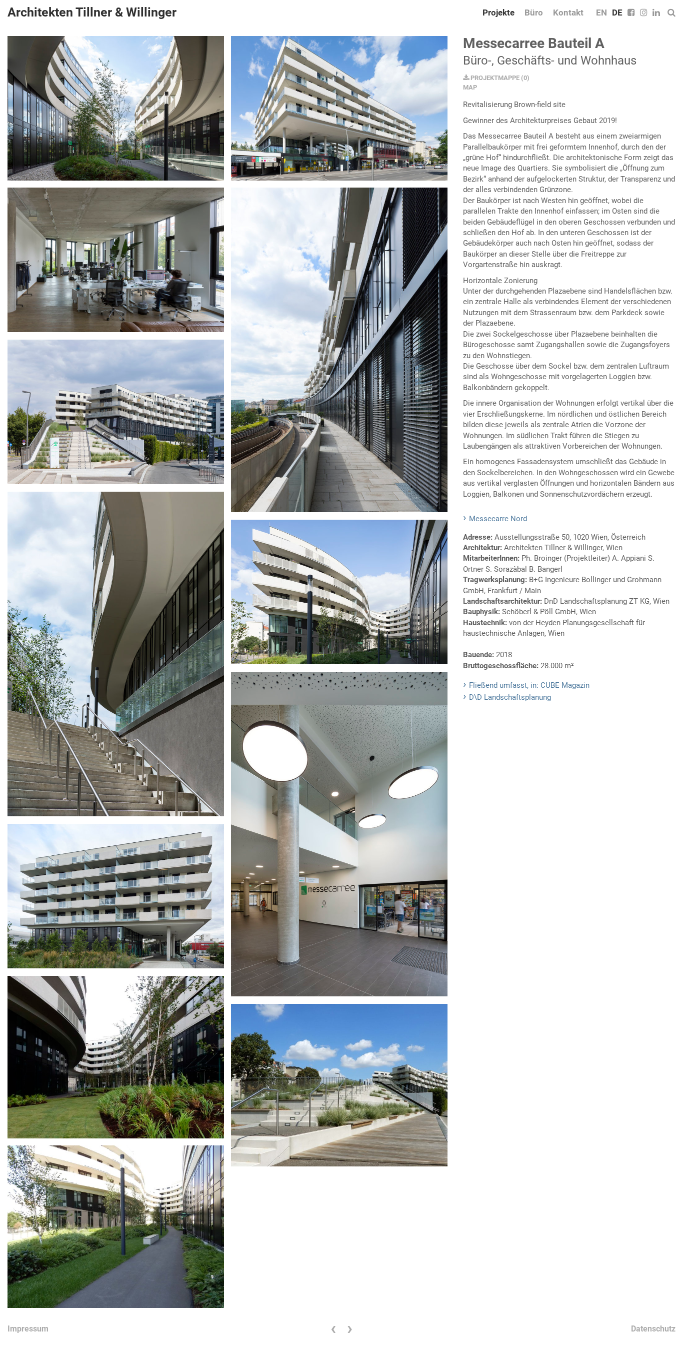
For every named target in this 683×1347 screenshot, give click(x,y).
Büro (533, 13)
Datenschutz (653, 1328)
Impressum (28, 1328)
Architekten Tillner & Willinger (92, 12)
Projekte (498, 13)
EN (601, 13)
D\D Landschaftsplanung (510, 697)
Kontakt (568, 13)
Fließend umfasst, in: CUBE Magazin (529, 685)
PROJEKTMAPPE (494, 78)
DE (617, 13)
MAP (470, 87)
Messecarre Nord (498, 518)
